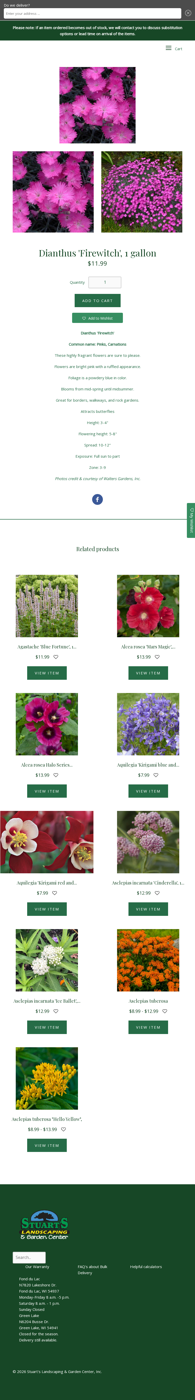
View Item (47, 672)
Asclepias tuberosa (148, 1001)
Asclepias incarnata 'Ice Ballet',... (46, 1001)
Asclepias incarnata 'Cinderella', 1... (148, 883)
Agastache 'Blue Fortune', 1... (47, 647)
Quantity (77, 282)
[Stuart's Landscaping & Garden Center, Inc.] (97, 500)
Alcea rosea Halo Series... (47, 765)
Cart (178, 48)
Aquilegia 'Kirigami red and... (47, 883)
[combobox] (92, 13)
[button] (187, 13)
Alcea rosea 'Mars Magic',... (148, 647)
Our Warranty (37, 1266)
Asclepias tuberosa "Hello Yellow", (47, 1119)
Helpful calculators (146, 1266)
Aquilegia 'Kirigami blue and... (148, 765)
